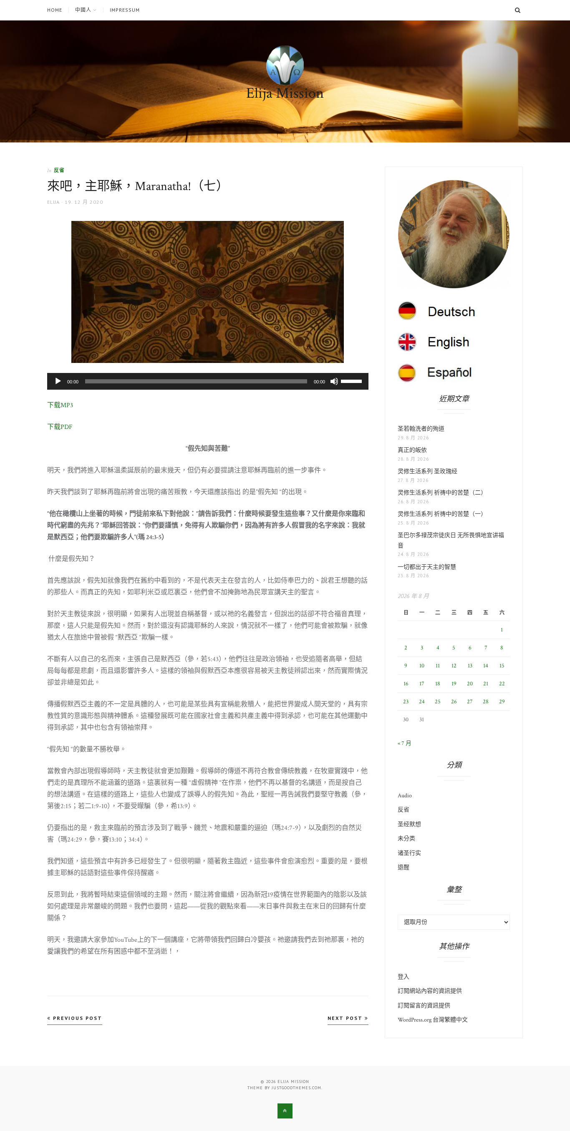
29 (502, 701)
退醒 (403, 867)
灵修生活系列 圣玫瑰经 (427, 471)
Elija (53, 202)
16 (406, 683)
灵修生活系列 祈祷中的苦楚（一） (442, 514)
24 (422, 701)
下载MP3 (60, 405)
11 (438, 665)
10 (421, 665)
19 (454, 683)
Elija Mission (285, 93)
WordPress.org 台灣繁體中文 (433, 1020)
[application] (207, 381)
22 (502, 683)
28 (486, 701)
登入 (403, 977)
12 (454, 665)
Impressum (125, 10)
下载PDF (60, 427)
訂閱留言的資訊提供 (424, 1005)
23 (406, 701)
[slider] (352, 380)
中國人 (83, 10)
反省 (59, 170)
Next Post (346, 1018)
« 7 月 (404, 743)
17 (421, 683)
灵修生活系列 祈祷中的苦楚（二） (442, 493)
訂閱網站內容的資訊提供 (430, 991)
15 (501, 665)
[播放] (58, 381)
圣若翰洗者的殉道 (421, 429)
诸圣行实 (409, 853)
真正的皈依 (412, 450)
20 (470, 683)
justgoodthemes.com (296, 1087)
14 (485, 665)
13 (470, 665)
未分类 (406, 838)
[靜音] (334, 381)
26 (454, 701)
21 (485, 683)
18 (437, 683)
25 (438, 701)
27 (470, 701)
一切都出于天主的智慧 (427, 567)
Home (54, 10)
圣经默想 (409, 824)
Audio (405, 795)
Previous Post (76, 1018)
